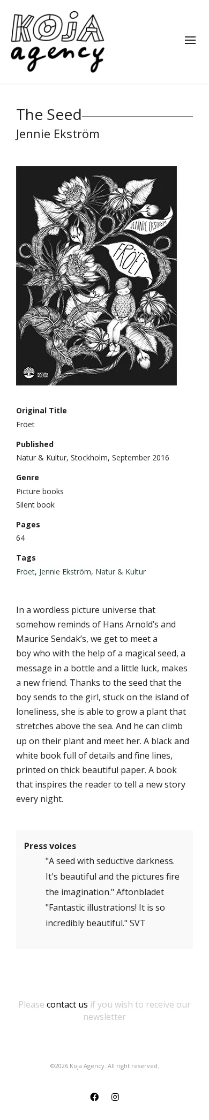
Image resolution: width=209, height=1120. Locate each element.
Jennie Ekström (65, 571)
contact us (67, 1004)
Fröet (25, 571)
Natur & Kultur (120, 571)
